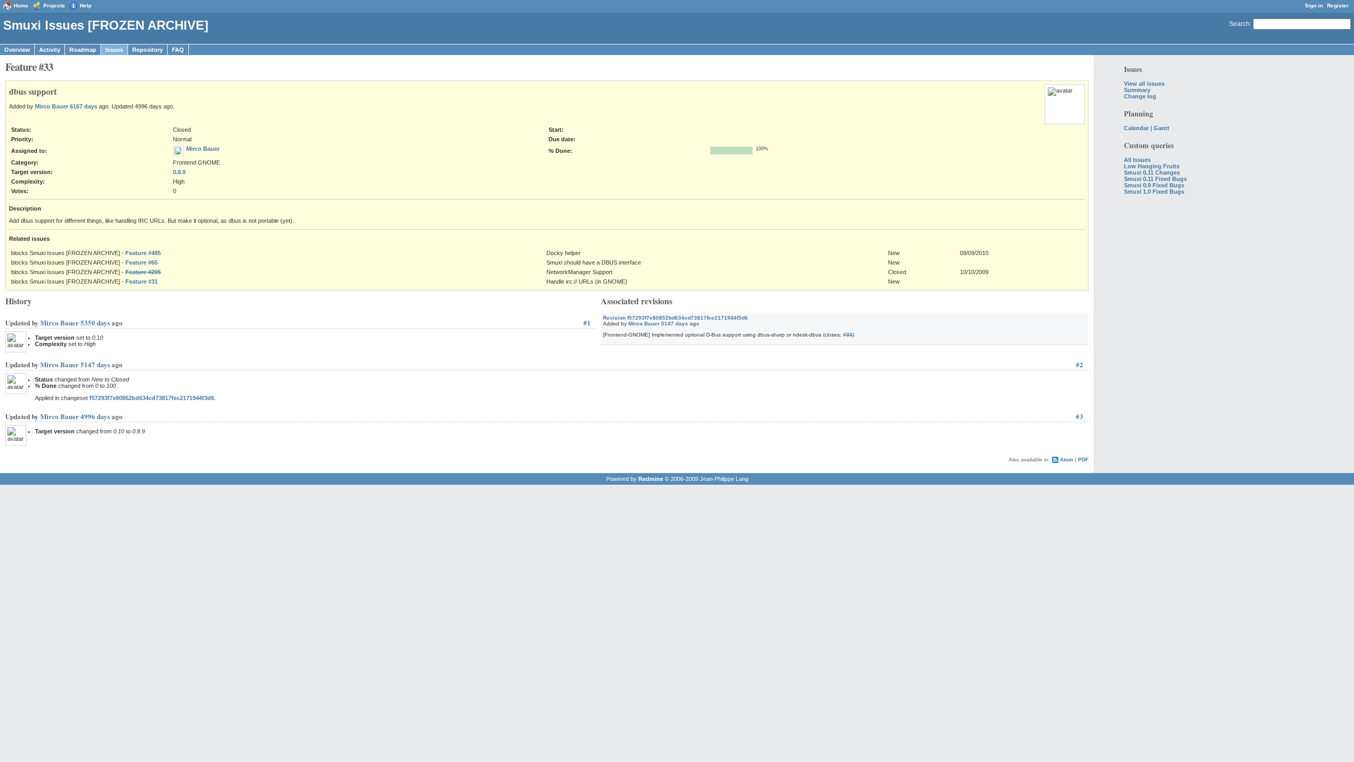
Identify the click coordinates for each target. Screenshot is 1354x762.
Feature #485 (143, 253)
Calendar (1136, 128)
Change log (1140, 96)
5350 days (95, 323)
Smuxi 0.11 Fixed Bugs (1155, 179)
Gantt (1161, 128)
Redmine (650, 479)
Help (86, 5)
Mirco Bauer (51, 106)
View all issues (1144, 83)
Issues (114, 50)
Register (1338, 5)
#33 (848, 335)
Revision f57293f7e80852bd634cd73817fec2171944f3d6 (675, 318)
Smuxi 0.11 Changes (1152, 172)
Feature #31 (141, 281)
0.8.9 (179, 172)
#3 (1079, 416)
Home (21, 5)
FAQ (178, 50)
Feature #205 (143, 272)
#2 (1079, 364)
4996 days (95, 416)
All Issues (1137, 160)
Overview (17, 50)
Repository (147, 50)
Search (1239, 24)
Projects (54, 5)
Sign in (1314, 5)
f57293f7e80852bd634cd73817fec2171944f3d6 (151, 398)
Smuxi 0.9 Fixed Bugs (1154, 185)
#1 (587, 323)
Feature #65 (141, 262)
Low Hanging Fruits (1151, 166)
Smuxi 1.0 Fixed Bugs (1154, 191)
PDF (1083, 459)
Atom (1066, 459)
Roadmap (82, 50)
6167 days (83, 106)
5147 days (674, 323)
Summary (1137, 90)
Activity (49, 50)
